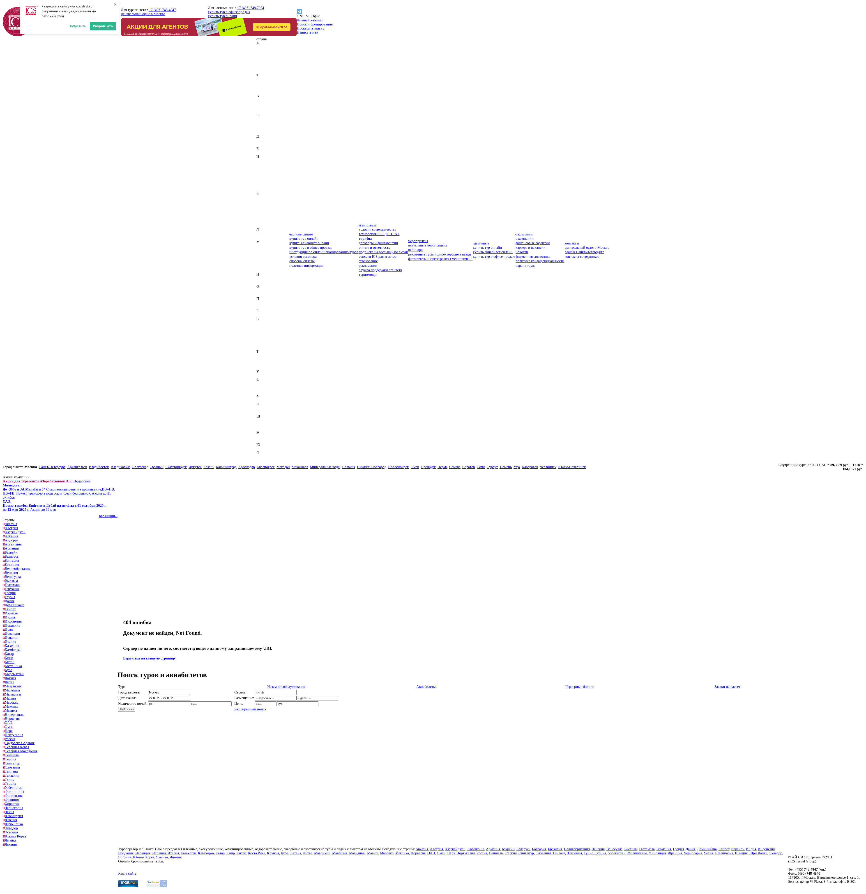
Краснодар (246, 467)
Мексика (263, 266)
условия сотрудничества (377, 229)
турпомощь (367, 274)
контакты (571, 243)
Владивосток (99, 467)
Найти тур (127, 709)
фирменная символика (533, 256)
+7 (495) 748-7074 (250, 8)
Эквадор (262, 436)
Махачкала (300, 467)
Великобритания (269, 100)
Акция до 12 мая (54, 505)
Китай (261, 213)
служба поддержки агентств (380, 270)
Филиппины (266, 384)
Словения (264, 347)
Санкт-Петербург (52, 467)
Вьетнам (262, 112)
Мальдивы (264, 254)
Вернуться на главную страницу (149, 658)
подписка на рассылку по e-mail (383, 252)
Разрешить (103, 26)
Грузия (261, 132)
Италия (262, 189)
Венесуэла (264, 108)
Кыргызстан (265, 226)
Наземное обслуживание (286, 687)
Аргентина (264, 67)
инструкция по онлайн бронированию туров (323, 252)
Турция (262, 367)
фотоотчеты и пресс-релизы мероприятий (440, 259)
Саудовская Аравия (271, 323)
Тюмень (506, 467)
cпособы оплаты (302, 261)
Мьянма (262, 270)
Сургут (492, 467)
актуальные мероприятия (427, 245)
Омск (415, 467)
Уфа (517, 467)
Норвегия (263, 282)
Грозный (157, 467)
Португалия (265, 307)
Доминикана (266, 144)
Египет (261, 153)
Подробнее (46, 481)
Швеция (262, 424)
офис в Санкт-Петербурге (584, 252)
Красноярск (266, 467)
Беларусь (263, 84)
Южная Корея (267, 449)
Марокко (263, 262)
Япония (262, 461)
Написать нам (307, 32)
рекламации (368, 265)
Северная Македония (272, 331)
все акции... (108, 516)
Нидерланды (266, 278)
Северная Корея (268, 327)
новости (522, 252)
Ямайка (262, 457)
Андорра (263, 63)
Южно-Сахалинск (572, 467)
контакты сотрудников (582, 256)
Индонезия (264, 169)
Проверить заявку (310, 28)
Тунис (261, 363)
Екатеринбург (176, 467)
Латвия (261, 234)
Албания (263, 59)
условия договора (303, 256)
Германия (263, 124)
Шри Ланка (758, 853)
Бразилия (263, 92)
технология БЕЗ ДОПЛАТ (379, 234)
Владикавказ (120, 467)
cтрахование (368, 261)
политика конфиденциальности (540, 261)
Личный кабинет (310, 20)
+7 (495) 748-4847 (162, 10)
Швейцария (265, 420)
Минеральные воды (325, 467)
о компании (524, 234)
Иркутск (195, 467)
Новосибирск (398, 467)
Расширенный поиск (250, 709)
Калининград (226, 467)
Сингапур (264, 343)
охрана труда (525, 265)
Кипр (260, 209)
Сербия (262, 339)
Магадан (283, 467)
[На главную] (17, 35)
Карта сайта (127, 873)
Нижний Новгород (371, 467)
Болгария (263, 88)
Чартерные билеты (579, 687)
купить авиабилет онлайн (309, 243)
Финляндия (265, 388)
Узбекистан (265, 376)
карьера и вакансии (531, 247)
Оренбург (428, 467)
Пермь (442, 467)
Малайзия (264, 250)
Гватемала (264, 120)
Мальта (261, 258)
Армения (263, 71)
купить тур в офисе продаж (229, 12)
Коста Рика (265, 217)
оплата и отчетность (374, 247)
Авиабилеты (426, 687)
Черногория (265, 408)
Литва (261, 238)
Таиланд (262, 355)
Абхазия (262, 47)
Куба (260, 222)
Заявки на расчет (727, 687)
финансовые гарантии (533, 243)
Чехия (261, 412)
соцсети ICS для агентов (377, 256)
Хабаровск (530, 467)
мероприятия (418, 241)
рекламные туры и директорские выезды (439, 254)
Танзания (263, 359)
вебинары (415, 250)
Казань (208, 467)
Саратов (468, 467)
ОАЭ (260, 290)
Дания (261, 140)
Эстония (262, 440)
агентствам (367, 225)
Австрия (262, 51)
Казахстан (264, 197)
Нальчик (348, 467)
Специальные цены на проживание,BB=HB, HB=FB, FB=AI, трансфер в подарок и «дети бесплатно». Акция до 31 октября (59, 491)
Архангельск (77, 467)
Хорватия (263, 400)
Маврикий (264, 246)
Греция (261, 128)
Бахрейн (262, 80)
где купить (481, 243)
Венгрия (262, 104)
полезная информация (306, 265)
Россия (261, 315)
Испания (263, 185)
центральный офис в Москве (143, 14)
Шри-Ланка (265, 428)
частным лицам (301, 234)
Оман (260, 294)
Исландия (264, 181)
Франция (263, 392)
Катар (260, 205)
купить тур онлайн (222, 16)
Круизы (273, 853)
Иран (260, 177)
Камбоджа (264, 201)
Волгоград (140, 467)
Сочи (481, 467)
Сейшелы (263, 335)
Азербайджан (266, 55)
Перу (260, 303)
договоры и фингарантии (378, 243)
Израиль (262, 161)
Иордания (264, 173)
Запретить (77, 26)
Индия (261, 165)
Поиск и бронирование (315, 24)
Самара (455, 467)
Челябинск (548, 467)
